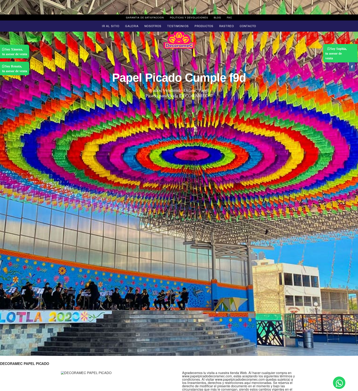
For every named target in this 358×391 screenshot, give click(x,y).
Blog (217, 17)
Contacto (248, 26)
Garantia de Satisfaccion (145, 17)
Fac (229, 17)
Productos (204, 26)
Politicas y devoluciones (189, 17)
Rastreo (226, 26)
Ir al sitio (110, 26)
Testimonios (178, 26)
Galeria (132, 26)
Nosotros (152, 26)
